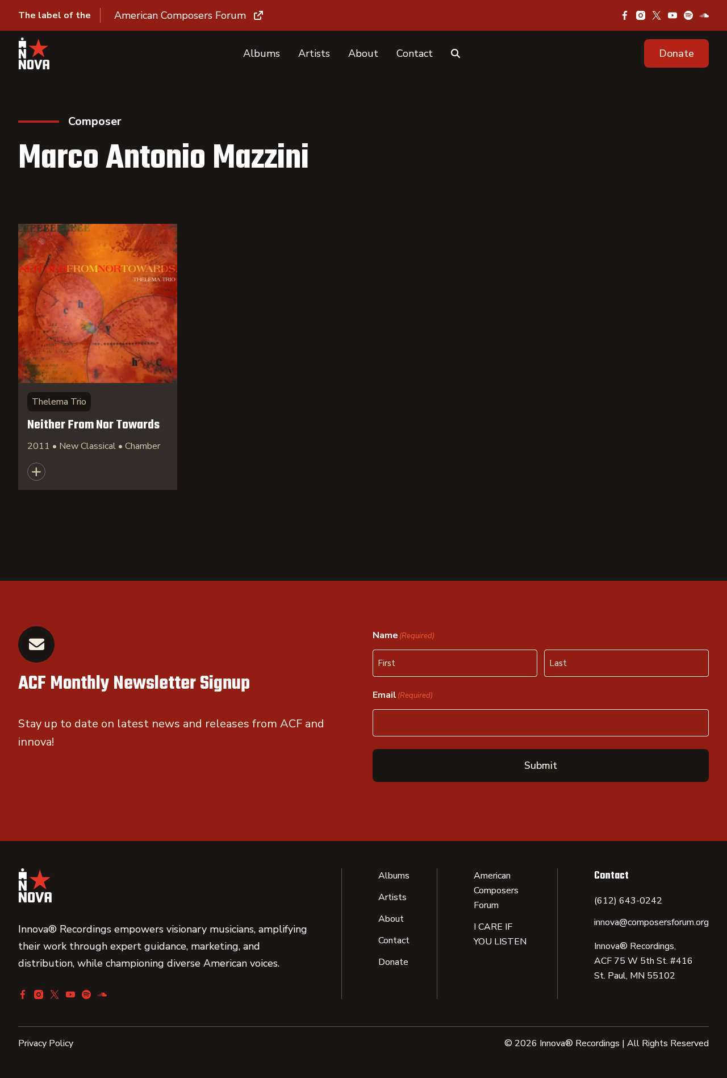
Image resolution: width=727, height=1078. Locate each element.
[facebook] (624, 15)
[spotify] (688, 15)
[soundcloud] (704, 15)
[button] (676, 53)
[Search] (455, 53)
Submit (540, 765)
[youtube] (672, 15)
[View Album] (97, 357)
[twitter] (656, 15)
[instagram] (640, 15)
